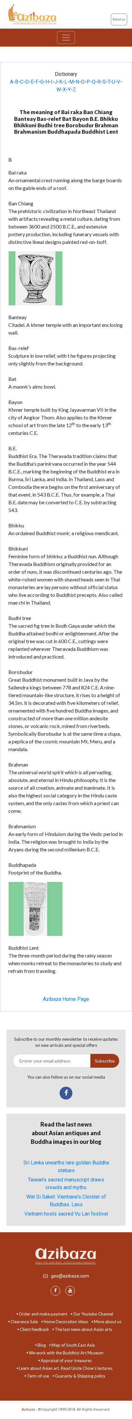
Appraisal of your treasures (66, 1360)
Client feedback (34, 1329)
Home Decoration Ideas (66, 1321)
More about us (107, 1321)
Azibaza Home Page (66, 999)
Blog (41, 1345)
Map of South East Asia (73, 1345)
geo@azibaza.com (70, 1276)
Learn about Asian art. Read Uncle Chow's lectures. (66, 1368)
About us (119, 19)
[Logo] (33, 14)
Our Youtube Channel (93, 1313)
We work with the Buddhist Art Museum (66, 1352)
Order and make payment (43, 1313)
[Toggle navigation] (66, 37)
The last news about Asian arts (83, 1329)
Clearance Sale (24, 1321)
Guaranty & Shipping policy (80, 1376)
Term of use (38, 1376)
